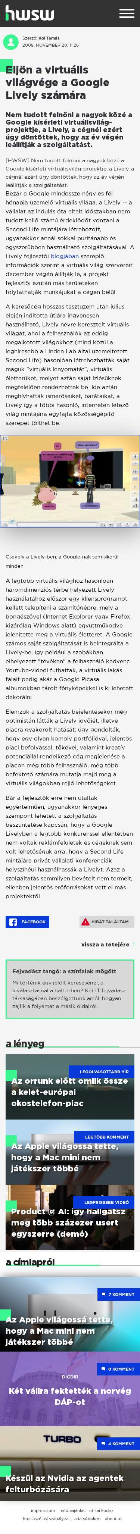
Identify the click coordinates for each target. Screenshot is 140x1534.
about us (113, 1518)
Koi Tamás (49, 38)
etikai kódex (101, 1510)
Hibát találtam (110, 921)
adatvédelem (87, 1518)
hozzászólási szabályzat (46, 1518)
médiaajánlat (72, 1510)
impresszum (43, 1510)
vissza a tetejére (105, 945)
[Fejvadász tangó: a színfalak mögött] (70, 989)
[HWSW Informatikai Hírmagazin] (29, 13)
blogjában (65, 256)
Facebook (33, 921)
